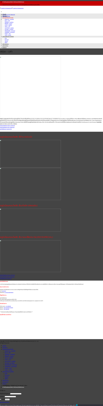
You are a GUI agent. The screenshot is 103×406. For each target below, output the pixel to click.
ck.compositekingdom (8, 292)
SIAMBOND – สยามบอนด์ (10, 32)
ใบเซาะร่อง (7, 39)
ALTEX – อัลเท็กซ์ (8, 25)
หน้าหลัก (4, 14)
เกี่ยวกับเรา (4, 16)
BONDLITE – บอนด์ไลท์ (9, 19)
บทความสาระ (5, 46)
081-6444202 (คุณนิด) (8, 307)
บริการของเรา (5, 44)
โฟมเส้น (6, 41)
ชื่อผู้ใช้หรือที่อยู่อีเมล (5, 394)
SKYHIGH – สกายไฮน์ (9, 29)
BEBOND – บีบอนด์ (8, 23)
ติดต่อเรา (4, 47)
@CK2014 (4, 291)
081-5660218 (6, 309)
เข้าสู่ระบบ (7, 399)
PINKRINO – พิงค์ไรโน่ (9, 22)
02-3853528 (8, 306)
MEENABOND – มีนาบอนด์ (10, 31)
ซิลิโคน (6, 42)
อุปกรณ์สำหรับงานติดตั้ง (8, 37)
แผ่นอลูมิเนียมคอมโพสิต (7, 18)
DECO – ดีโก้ (7, 20)
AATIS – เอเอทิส (8, 35)
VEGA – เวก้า (7, 26)
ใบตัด (6, 38)
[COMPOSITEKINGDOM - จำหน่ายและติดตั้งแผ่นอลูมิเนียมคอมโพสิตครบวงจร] (11, 8)
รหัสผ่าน (2, 396)
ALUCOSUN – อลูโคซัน (9, 28)
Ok (77, 405)
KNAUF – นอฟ (7, 33)
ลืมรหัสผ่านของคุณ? (4, 402)
